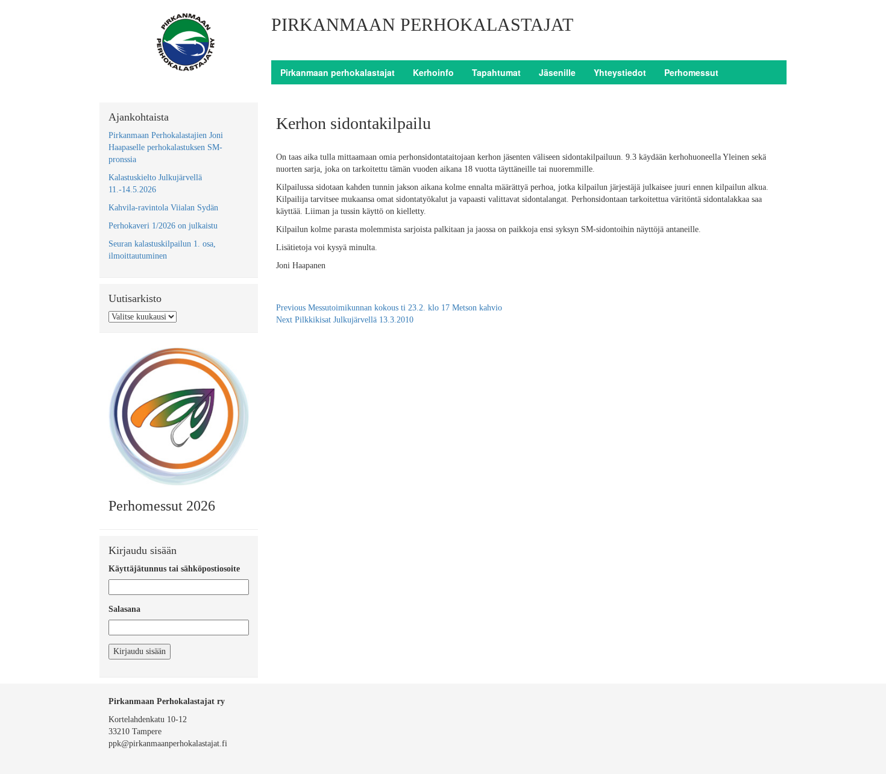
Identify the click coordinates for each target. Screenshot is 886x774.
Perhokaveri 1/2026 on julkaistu (163, 225)
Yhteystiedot (620, 72)
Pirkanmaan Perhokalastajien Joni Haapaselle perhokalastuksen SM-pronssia (165, 147)
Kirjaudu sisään (139, 651)
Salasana (124, 609)
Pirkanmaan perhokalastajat (337, 72)
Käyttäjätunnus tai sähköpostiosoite (174, 568)
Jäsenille (557, 72)
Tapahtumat (496, 72)
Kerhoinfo (433, 72)
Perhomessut (691, 72)
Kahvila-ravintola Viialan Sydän (163, 207)
